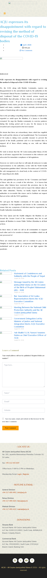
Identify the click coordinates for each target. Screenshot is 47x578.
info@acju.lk (22, 492)
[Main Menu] (4, 13)
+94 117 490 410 (9, 509)
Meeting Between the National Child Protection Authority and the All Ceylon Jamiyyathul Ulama (30, 310)
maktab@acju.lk (23, 509)
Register (26, 474)
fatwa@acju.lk (22, 501)
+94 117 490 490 (9, 492)
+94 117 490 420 (9, 501)
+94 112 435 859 (12, 463)
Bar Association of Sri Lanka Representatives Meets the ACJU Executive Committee (28, 299)
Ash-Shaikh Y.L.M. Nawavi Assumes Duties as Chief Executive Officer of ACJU (30, 335)
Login (19, 474)
